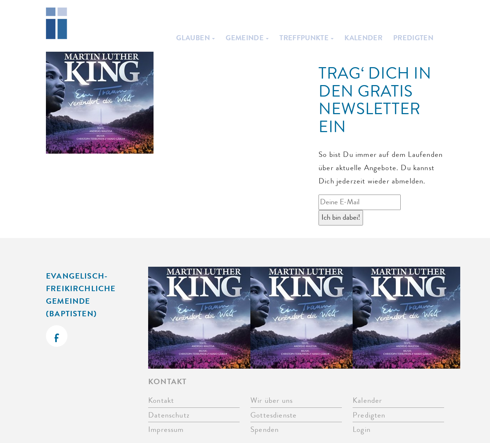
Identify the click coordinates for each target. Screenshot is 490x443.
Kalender (363, 38)
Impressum (166, 429)
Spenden (264, 429)
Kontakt (161, 400)
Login (362, 429)
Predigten (413, 38)
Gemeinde (245, 38)
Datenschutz (169, 415)
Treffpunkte (304, 38)
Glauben (193, 38)
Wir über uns (271, 400)
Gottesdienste (273, 415)
